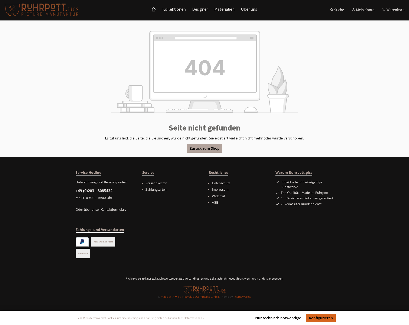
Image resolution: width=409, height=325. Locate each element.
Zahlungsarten (156, 189)
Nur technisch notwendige (278, 317)
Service (148, 172)
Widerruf (218, 196)
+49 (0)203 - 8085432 (94, 190)
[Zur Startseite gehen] (41, 9)
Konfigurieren (321, 317)
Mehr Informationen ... (191, 318)
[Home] (153, 9)
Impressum (220, 189)
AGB (215, 202)
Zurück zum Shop (205, 148)
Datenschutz (221, 183)
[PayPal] (82, 242)
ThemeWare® (242, 297)
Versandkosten (156, 183)
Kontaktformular (113, 209)
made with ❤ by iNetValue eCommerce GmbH (190, 297)
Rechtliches (218, 172)
